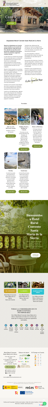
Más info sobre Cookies (32, 402)
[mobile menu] (45, 4)
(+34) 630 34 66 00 (10, 371)
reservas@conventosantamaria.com (12, 377)
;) (32, 403)
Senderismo (24, 171)
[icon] (43, 405)
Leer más (11, 136)
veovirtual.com (28, 403)
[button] (44, 403)
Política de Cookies (20, 402)
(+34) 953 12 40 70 (10, 370)
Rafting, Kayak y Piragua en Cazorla (24, 128)
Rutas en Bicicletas (37, 127)
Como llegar (10, 367)
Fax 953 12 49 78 (11, 373)
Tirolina (10, 171)
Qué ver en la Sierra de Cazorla (11, 127)
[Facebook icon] (39, 405)
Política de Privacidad (9, 402)
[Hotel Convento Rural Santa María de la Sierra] (11, 3)
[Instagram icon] (41, 405)
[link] (10, 285)
